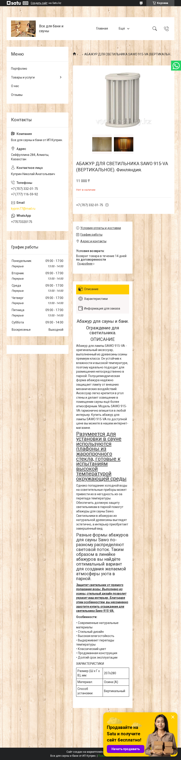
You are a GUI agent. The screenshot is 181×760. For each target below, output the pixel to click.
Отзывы (17, 95)
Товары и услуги (23, 77)
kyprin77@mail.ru (23, 208)
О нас (15, 86)
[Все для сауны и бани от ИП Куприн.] (23, 29)
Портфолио (19, 68)
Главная (102, 28)
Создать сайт (39, 3)
